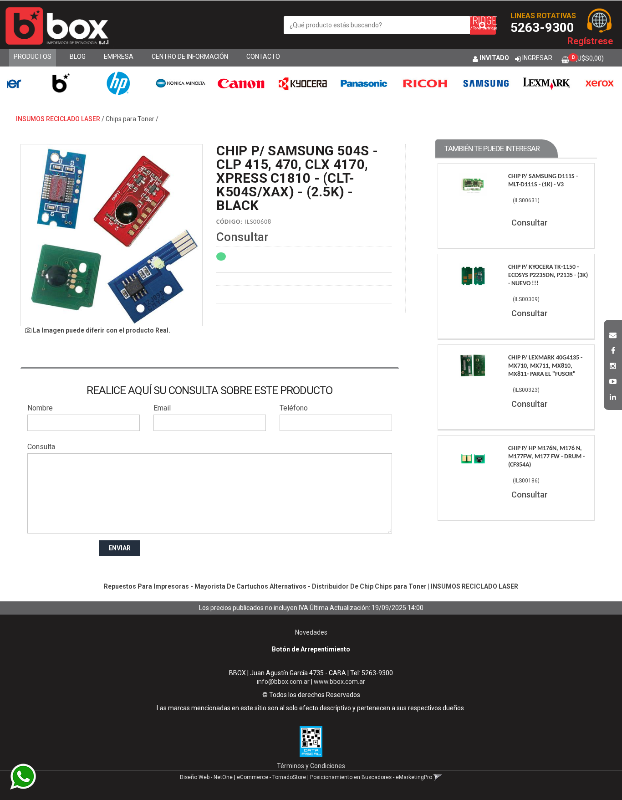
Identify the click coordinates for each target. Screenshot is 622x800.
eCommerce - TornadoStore (271, 777)
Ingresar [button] (537, 58)
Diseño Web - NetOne (206, 777)
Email (162, 408)
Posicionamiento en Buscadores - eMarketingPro (371, 777)
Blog (78, 56)
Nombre (40, 408)
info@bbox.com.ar (283, 681)
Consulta (41, 446)
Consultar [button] (242, 237)
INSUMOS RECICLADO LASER (58, 119)
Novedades (311, 632)
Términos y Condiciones (311, 765)
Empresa (118, 56)
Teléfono (294, 408)
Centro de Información (190, 56)
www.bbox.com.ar (339, 681)
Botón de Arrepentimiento (311, 649)
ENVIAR (119, 548)
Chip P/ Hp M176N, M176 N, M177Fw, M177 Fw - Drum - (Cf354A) (546, 456)
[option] (42, 83)
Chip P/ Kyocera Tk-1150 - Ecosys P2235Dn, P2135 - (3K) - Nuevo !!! (548, 275)
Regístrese (590, 41)
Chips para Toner (130, 119)
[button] (613, 334)
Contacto (263, 56)
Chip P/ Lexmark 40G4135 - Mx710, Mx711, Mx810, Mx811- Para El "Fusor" (545, 366)
